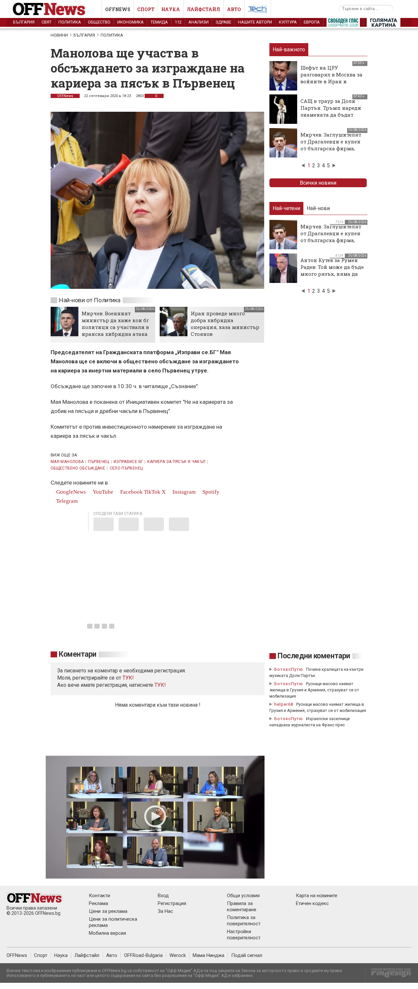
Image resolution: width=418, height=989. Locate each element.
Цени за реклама (108, 911)
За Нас (165, 911)
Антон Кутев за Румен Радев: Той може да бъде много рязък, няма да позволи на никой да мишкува (332, 274)
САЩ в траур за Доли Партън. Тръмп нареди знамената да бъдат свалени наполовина (330, 111)
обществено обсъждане (78, 468)
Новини (59, 35)
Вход (163, 895)
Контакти (99, 895)
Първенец (98, 461)
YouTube (102, 492)
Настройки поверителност (244, 935)
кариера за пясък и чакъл (176, 461)
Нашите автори (255, 22)
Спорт (145, 9)
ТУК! (160, 685)
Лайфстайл (203, 9)
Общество (99, 22)
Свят (46, 22)
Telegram (66, 501)
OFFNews (65, 96)
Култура (288, 22)
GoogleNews (70, 492)
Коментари (77, 654)
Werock (177, 955)
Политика (69, 22)
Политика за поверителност (244, 921)
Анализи (198, 22)
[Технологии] (258, 10)
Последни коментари (314, 655)
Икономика (130, 22)
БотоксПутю (288, 669)
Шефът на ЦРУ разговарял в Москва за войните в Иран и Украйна (331, 77)
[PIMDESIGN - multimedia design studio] (388, 974)
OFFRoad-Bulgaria (143, 955)
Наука (170, 9)
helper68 (283, 704)
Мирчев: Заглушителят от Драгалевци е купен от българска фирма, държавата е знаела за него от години (330, 148)
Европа (312, 22)
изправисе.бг (128, 461)
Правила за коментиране (241, 906)
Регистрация (172, 903)
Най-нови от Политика (90, 300)
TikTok (152, 492)
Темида (159, 22)
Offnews (117, 9)
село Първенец (126, 468)
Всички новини (318, 183)
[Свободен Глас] (343, 24)
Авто (234, 9)
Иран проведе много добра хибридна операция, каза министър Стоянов (225, 323)
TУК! (128, 678)
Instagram (183, 492)
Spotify (210, 492)
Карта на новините (316, 895)
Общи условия (243, 895)
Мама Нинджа (208, 955)
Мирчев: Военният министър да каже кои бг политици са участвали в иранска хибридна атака (115, 323)
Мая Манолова (67, 461)
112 (178, 22)
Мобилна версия (107, 933)
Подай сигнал (246, 955)
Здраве (223, 22)
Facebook (131, 492)
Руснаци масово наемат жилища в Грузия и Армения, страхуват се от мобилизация (314, 690)
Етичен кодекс (312, 903)
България (24, 22)
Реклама (98, 903)
